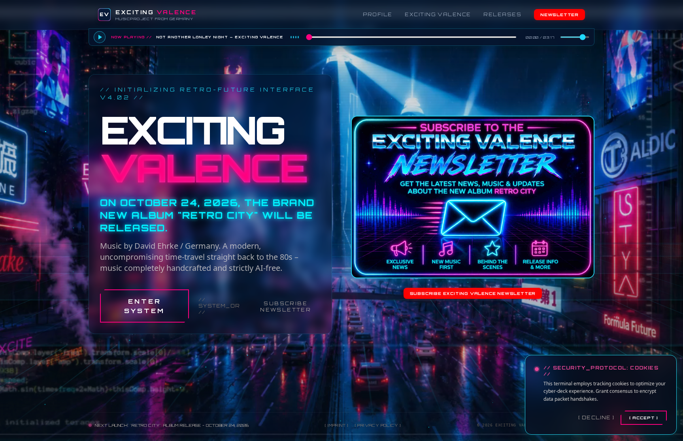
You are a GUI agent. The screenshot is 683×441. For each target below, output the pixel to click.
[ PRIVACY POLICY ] (378, 425)
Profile (377, 14)
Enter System (144, 306)
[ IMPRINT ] (337, 425)
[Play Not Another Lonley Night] (100, 37)
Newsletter (559, 14)
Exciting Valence (438, 14)
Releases (502, 14)
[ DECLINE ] (596, 417)
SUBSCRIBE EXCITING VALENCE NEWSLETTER (473, 293)
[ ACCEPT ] (643, 417)
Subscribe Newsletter (285, 306)
